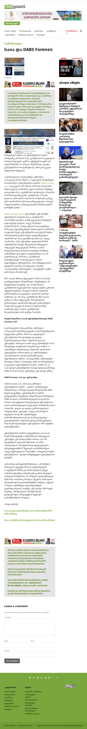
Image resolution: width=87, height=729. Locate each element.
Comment (8, 617)
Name (6, 641)
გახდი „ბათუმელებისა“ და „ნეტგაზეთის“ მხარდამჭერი (28, 582)
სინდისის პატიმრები (33, 692)
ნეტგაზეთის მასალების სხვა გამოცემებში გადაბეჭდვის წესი (60, 725)
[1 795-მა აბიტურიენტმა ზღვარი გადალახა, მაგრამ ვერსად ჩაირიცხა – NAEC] (71, 221)
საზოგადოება (25, 31)
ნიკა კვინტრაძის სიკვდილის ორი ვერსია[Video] (29, 520)
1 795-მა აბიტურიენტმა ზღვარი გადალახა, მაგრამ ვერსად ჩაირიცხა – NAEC (70, 235)
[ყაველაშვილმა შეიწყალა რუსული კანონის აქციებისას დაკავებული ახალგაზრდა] (71, 95)
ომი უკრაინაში (31, 700)
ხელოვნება (10, 35)
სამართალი (13, 43)
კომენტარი (51, 31)
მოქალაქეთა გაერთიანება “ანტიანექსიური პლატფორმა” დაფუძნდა (68, 265)
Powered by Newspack (24, 725)
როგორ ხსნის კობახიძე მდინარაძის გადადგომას (67, 137)
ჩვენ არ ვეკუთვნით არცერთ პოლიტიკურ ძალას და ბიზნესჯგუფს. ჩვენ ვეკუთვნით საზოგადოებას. (27, 572)
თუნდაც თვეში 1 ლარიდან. (35, 585)
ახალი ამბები (10, 31)
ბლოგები (41, 35)
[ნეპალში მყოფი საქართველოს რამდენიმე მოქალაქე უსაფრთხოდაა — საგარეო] (71, 188)
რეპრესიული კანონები (30, 704)
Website (7, 651)
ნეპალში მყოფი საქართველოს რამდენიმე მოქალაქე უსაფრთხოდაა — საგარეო (68, 204)
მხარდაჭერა (12, 23)
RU (67, 33)
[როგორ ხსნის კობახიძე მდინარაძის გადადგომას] (71, 125)
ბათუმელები (71, 31)
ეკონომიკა (39, 31)
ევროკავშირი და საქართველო (31, 709)
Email (32, 641)
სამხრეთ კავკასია (26, 35)
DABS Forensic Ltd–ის (14, 214)
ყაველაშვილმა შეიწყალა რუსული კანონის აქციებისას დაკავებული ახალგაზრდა (70, 108)
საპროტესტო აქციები (30, 696)
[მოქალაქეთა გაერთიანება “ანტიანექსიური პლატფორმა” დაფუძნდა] (71, 252)
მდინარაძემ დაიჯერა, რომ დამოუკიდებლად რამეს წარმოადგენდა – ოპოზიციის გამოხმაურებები (69, 169)
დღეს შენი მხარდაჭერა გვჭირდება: (25, 580)
